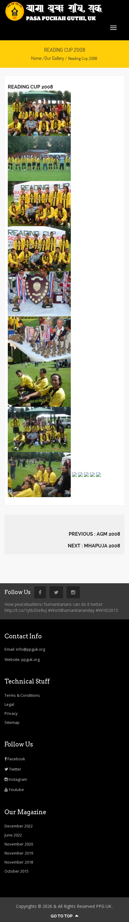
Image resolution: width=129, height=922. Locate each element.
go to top (62, 916)
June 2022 (13, 835)
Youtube (16, 789)
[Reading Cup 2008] (39, 113)
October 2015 (16, 871)
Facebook (16, 759)
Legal (9, 704)
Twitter (14, 769)
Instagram (17, 779)
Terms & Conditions (22, 695)
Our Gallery (54, 58)
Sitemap (12, 722)
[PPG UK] (64, 11)
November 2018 (18, 862)
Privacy (11, 713)
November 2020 (18, 844)
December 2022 (18, 826)
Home (36, 58)
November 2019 (18, 853)
